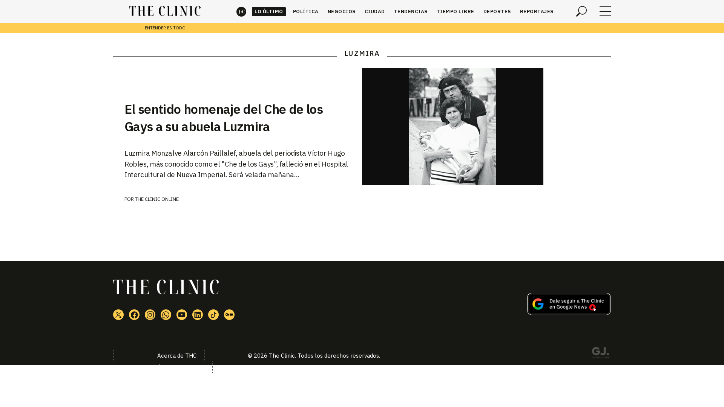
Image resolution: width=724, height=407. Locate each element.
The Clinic (241, 11)
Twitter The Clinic (118, 314)
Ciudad (375, 11)
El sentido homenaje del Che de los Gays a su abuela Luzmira (223, 118)
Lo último (269, 11)
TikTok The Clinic (213, 314)
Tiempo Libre (455, 11)
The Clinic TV (181, 314)
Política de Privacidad (176, 366)
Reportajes (537, 11)
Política (306, 11)
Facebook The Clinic (134, 314)
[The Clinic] (165, 11)
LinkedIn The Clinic (197, 314)
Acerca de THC (176, 355)
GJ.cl (600, 353)
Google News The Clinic (229, 314)
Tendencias (411, 11)
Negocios (342, 11)
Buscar (581, 11)
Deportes (497, 11)
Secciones (605, 11)
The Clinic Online (157, 199)
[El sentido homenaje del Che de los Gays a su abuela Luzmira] (486, 126)
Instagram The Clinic (150, 314)
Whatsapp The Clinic (166, 314)
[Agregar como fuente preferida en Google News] (569, 313)
